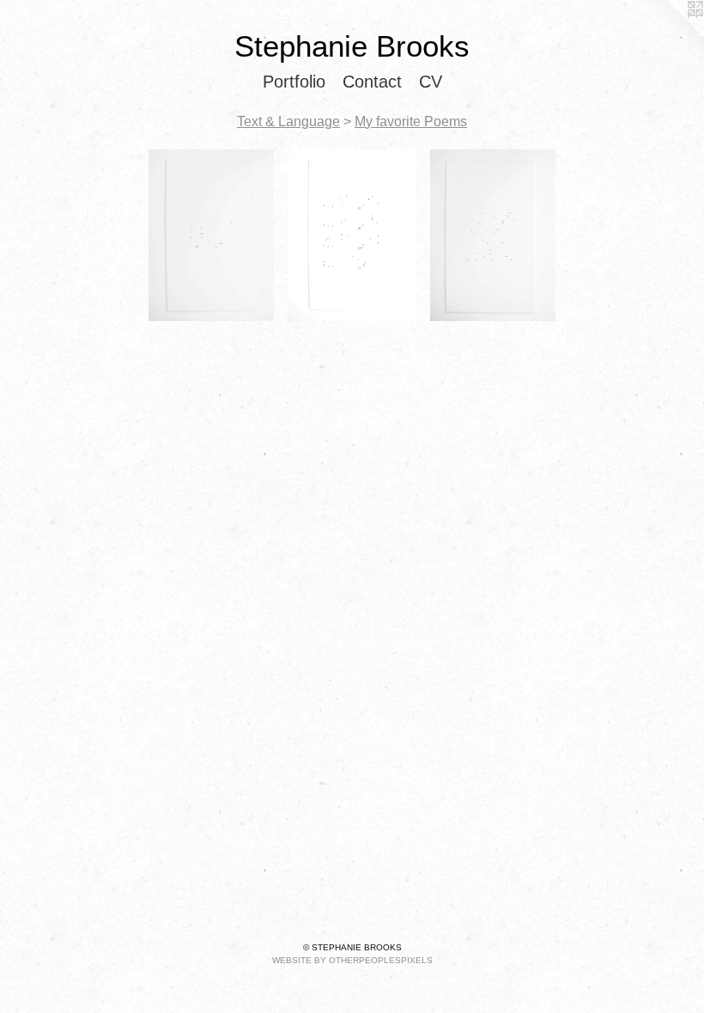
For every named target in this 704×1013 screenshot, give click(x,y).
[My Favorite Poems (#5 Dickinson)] (493, 235)
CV (430, 81)
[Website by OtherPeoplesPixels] (669, 34)
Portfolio (294, 81)
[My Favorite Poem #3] (212, 235)
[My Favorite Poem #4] (352, 235)
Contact (372, 81)
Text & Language (288, 121)
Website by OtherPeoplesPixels (352, 960)
